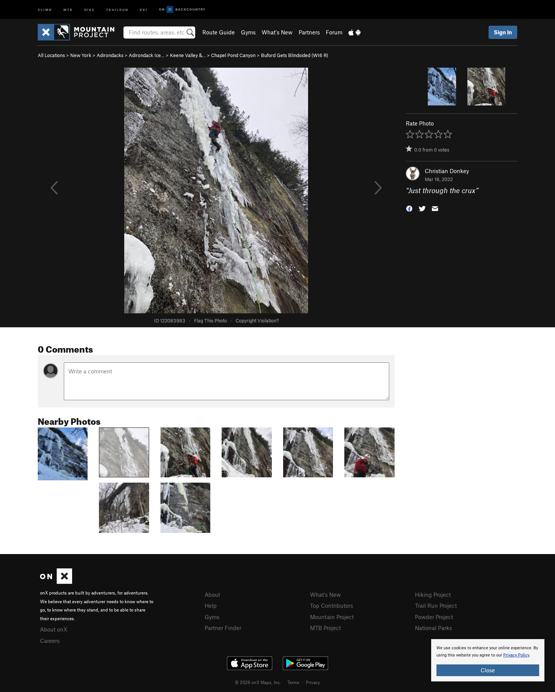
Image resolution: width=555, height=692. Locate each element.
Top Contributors (331, 605)
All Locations (51, 55)
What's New (277, 32)
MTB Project (325, 627)
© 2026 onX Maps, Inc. (258, 682)
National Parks (433, 627)
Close (488, 670)
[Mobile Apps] (354, 32)
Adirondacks (110, 55)
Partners (309, 32)
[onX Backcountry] (182, 9)
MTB (68, 9)
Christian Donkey (447, 170)
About (212, 594)
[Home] (80, 32)
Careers (50, 640)
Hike (89, 9)
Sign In (503, 32)
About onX (53, 629)
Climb (45, 9)
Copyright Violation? (257, 320)
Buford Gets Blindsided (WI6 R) (294, 55)
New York (80, 55)
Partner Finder (223, 627)
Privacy (313, 682)
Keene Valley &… (188, 55)
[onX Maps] (56, 581)
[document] (487, 660)
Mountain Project (332, 616)
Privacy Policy (516, 655)
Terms (293, 682)
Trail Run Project (436, 605)
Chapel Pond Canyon (233, 55)
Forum (334, 32)
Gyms (248, 32)
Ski (144, 9)
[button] (409, 208)
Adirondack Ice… (147, 55)
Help (211, 605)
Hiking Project (433, 594)
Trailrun (117, 9)
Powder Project (434, 616)
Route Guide (218, 32)
